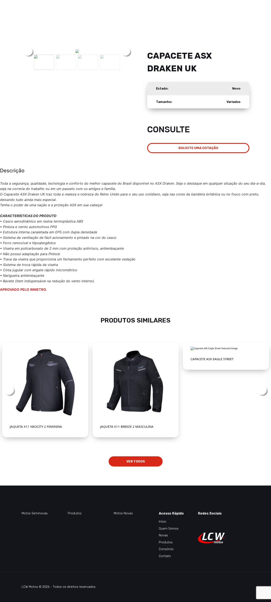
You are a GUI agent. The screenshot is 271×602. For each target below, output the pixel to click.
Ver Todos (135, 461)
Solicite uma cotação (198, 148)
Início (162, 521)
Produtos (75, 513)
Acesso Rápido (171, 513)
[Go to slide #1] (44, 62)
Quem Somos (168, 528)
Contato (165, 556)
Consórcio (166, 549)
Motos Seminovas (35, 513)
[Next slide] (125, 51)
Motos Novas (123, 513)
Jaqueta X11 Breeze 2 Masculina (126, 426)
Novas (163, 535)
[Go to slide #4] (110, 62)
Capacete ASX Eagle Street (212, 359)
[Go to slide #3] (88, 62)
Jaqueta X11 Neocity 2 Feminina (36, 426)
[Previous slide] (28, 51)
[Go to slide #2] (66, 62)
